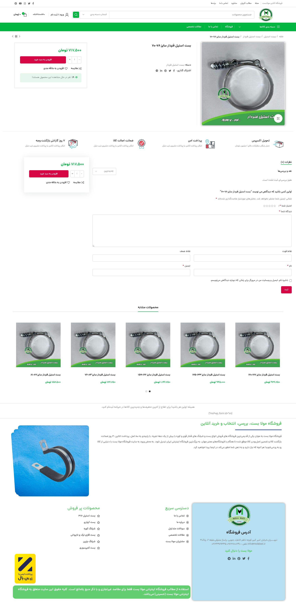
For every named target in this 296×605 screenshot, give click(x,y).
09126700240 (39, 14)
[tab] (286, 162)
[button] (234, 325)
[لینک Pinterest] (16, 3)
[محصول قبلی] (19, 36)
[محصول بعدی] (12, 36)
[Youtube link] (20, 3)
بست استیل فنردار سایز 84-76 (100, 375)
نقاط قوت (287, 251)
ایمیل (186, 266)
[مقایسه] (234, 340)
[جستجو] (76, 15)
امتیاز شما (286, 206)
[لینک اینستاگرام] (25, 3)
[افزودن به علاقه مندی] (234, 348)
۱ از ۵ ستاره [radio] (274, 206)
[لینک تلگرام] (157, 70)
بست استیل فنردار (251, 37)
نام (289, 266)
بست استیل (269, 37)
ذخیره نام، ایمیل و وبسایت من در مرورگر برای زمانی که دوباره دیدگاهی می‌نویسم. (249, 280)
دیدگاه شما (285, 212)
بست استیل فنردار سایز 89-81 (46, 375)
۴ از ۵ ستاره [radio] (267, 206)
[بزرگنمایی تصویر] (278, 118)
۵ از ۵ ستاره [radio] (264, 206)
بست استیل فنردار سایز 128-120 (264, 375)
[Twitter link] (29, 3)
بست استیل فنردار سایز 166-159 (154, 375)
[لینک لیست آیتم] (146, 516)
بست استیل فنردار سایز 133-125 (208, 375)
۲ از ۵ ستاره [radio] (272, 206)
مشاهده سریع (234, 332)
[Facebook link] (33, 3)
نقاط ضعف (185, 251)
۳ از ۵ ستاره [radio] (269, 206)
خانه (281, 37)
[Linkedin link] (161, 70)
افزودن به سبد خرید (43, 60)
